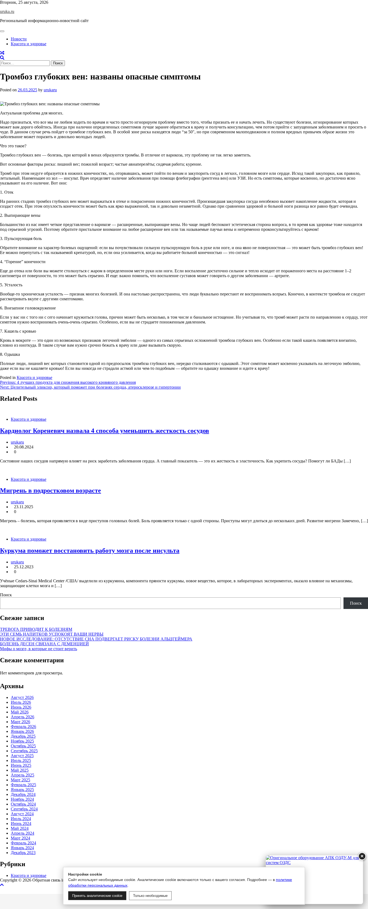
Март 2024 (20, 838)
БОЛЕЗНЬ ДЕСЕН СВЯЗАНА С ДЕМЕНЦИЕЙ (44, 644)
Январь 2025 (22, 789)
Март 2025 (20, 780)
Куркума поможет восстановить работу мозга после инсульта (89, 550)
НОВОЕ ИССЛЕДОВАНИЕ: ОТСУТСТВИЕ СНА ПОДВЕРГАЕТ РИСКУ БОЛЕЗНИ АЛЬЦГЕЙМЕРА (96, 639)
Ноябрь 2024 (22, 799)
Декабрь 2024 (23, 794)
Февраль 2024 (23, 843)
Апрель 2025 (22, 775)
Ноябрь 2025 (22, 741)
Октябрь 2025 (23, 746)
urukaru (50, 90)
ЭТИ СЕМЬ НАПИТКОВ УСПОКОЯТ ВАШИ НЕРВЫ (51, 634)
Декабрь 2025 (23, 736)
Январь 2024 (22, 847)
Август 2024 (22, 814)
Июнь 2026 (21, 707)
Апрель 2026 (22, 717)
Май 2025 (20, 770)
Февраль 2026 (23, 726)
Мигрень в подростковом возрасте (50, 490)
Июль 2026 (21, 702)
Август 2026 (22, 697)
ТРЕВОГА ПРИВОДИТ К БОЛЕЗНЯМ (36, 629)
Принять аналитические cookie (97, 896)
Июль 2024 (21, 818)
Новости (19, 39)
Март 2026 (20, 721)
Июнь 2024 (21, 823)
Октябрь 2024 (23, 804)
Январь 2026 (22, 731)
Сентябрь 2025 (24, 750)
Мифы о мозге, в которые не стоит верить (38, 648)
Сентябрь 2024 (24, 809)
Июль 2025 (21, 760)
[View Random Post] (2, 53)
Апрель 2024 (22, 833)
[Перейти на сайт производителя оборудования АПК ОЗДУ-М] (314, 879)
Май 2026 (20, 712)
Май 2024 (20, 828)
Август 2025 (22, 755)
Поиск (6, 595)
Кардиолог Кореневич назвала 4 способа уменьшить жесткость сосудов (104, 430)
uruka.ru (7, 11)
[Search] (2, 57)
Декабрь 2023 (23, 852)
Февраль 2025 (23, 784)
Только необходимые (150, 896)
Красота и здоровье (28, 43)
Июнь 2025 (21, 765)
